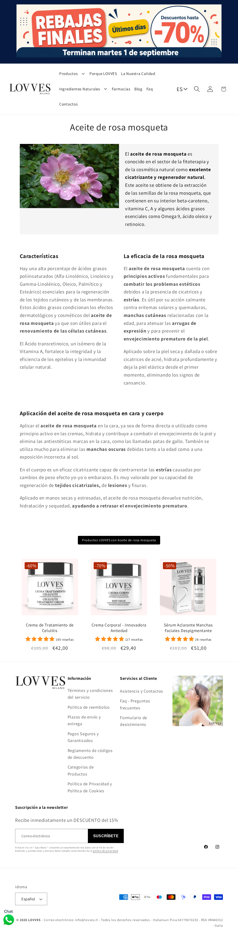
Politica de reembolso (89, 707)
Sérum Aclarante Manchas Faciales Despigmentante (188, 627)
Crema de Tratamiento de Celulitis (50, 627)
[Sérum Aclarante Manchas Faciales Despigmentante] (188, 589)
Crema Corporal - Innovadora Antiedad (119, 627)
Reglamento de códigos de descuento (90, 754)
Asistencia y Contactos (141, 691)
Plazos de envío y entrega (84, 720)
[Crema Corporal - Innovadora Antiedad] (119, 589)
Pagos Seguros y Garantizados (83, 737)
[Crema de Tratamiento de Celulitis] (49, 589)
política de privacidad (105, 850)
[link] (50, 639)
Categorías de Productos (81, 770)
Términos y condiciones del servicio (90, 693)
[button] (197, 89)
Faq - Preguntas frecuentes (135, 704)
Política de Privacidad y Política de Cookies (90, 787)
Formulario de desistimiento (133, 721)
